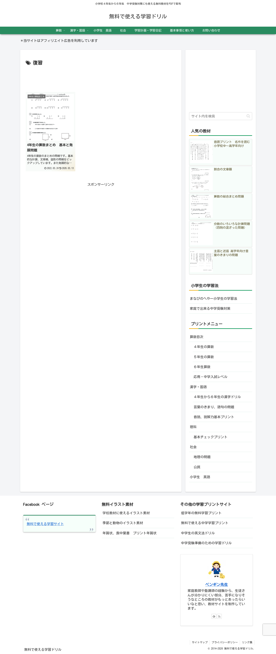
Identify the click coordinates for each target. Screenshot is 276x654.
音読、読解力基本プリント (214, 417)
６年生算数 (202, 366)
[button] (248, 116)
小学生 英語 (200, 477)
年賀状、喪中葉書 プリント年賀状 (130, 533)
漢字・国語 (198, 387)
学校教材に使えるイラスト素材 (126, 513)
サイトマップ (200, 642)
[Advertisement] (101, 77)
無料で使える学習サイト (45, 523)
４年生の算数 (204, 346)
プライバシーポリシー (225, 642)
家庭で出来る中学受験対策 (210, 308)
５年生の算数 (204, 357)
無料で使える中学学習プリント (204, 523)
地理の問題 (202, 457)
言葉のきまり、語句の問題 (216, 407)
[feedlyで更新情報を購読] (213, 616)
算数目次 (196, 336)
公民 (197, 467)
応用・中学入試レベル (210, 376)
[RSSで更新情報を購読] (219, 616)
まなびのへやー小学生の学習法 (213, 298)
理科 (193, 426)
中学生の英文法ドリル (198, 533)
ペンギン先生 (216, 584)
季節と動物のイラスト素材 (123, 523)
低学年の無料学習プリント (201, 513)
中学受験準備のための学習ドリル (206, 543)
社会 (193, 447)
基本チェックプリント (210, 437)
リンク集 (247, 642)
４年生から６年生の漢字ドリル (217, 396)
